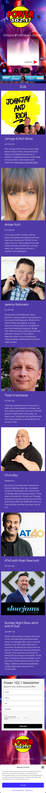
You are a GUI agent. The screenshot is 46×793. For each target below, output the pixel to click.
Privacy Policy (29, 790)
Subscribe (23, 726)
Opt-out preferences (18, 790)
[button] (43, 767)
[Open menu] (38, 17)
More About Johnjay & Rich (26, 162)
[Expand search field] (25, 71)
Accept (23, 785)
